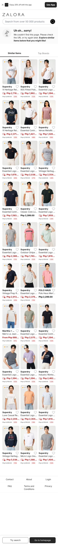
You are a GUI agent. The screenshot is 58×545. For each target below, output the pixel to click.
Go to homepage (43, 540)
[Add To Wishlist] (17, 86)
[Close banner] (2, 4)
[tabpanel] (29, 262)
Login (48, 479)
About (29, 479)
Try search (15, 540)
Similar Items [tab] (14, 53)
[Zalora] (29, 14)
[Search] (52, 21)
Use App (51, 4)
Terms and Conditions (29, 487)
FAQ (10, 486)
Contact (10, 479)
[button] (29, 5)
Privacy (48, 486)
